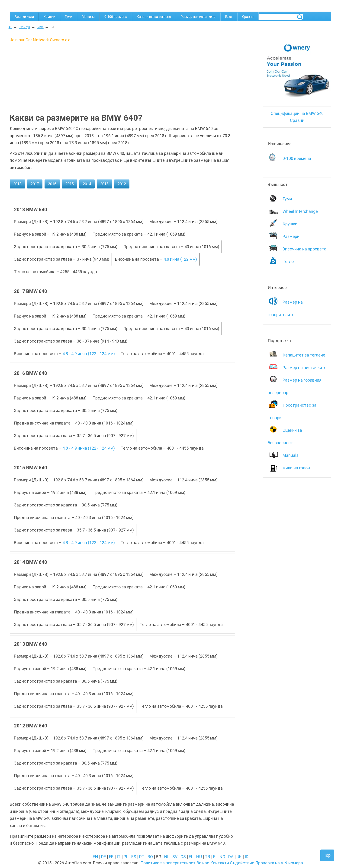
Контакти (219, 862)
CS (183, 856)
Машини (88, 17)
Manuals (291, 455)
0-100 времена (115, 17)
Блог (228, 17)
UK (239, 856)
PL (126, 856)
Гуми (68, 17)
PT (142, 856)
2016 (52, 184)
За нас (202, 862)
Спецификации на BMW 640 (297, 113)
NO (222, 856)
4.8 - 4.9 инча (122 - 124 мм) (88, 353)
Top (327, 855)
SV (174, 856)
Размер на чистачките (198, 17)
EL (191, 856)
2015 (69, 184)
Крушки (49, 17)
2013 (104, 184)
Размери (24, 27)
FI (214, 856)
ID (246, 856)
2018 (17, 184)
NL (166, 856)
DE (103, 856)
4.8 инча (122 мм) (180, 259)
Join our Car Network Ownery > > (40, 39)
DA (231, 856)
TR (207, 856)
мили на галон (296, 467)
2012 (122, 184)
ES (133, 856)
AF (10, 27)
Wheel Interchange (300, 211)
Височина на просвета (304, 249)
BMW (40, 27)
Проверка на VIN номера (279, 862)
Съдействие (242, 862)
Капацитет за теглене (154, 17)
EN (95, 856)
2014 (87, 184)
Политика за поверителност (168, 862)
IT (119, 856)
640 (53, 27)
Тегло (288, 261)
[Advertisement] (49, 76)
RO (150, 856)
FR (111, 856)
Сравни (248, 17)
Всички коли (24, 17)
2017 (35, 184)
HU (199, 856)
